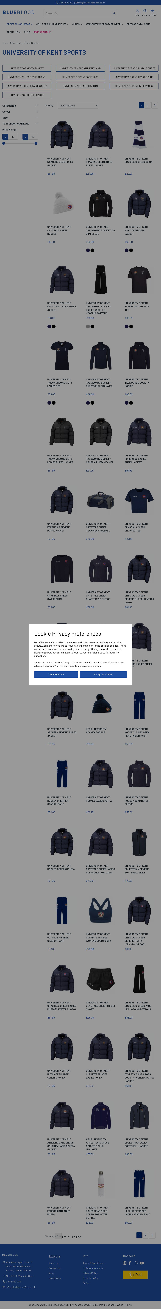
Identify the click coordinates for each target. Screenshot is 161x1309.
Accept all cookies (103, 674)
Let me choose (56, 674)
